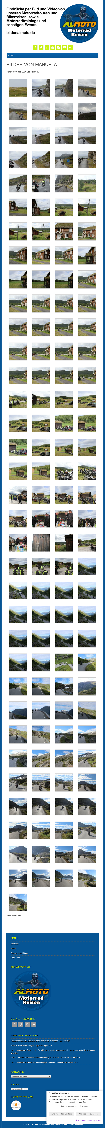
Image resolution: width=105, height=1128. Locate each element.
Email (64, 47)
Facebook (35, 47)
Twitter (41, 47)
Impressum (15, 958)
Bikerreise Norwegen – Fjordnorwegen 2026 (35, 1046)
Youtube (52, 47)
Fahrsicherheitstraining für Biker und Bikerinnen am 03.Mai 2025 (52, 1062)
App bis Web (97, 1120)
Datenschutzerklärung (19, 953)
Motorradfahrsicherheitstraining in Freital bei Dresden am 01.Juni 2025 (52, 1058)
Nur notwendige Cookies (61, 1114)
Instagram (58, 47)
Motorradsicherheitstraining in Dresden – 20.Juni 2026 (49, 1041)
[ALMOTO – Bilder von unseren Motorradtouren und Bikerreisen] (52, 42)
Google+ (47, 47)
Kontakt (14, 948)
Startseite (15, 944)
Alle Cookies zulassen (88, 1114)
